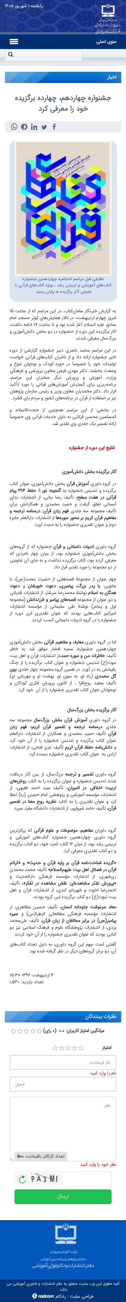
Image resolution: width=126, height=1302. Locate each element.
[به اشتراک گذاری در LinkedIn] (34, 127)
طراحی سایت (82, 1296)
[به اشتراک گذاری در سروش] (24, 127)
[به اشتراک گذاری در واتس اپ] (14, 127)
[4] (75, 1048)
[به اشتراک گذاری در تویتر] (44, 127)
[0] (13, 1031)
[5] (81, 1048)
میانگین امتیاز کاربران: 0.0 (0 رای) (73, 1030)
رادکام (61, 1296)
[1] (55, 1048)
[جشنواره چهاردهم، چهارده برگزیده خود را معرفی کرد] (63, 208)
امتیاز (106, 1047)
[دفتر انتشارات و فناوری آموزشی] (108, 17)
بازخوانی (22, 1178)
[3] (68, 1048)
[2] (62, 1048)
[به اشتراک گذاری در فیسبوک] (54, 127)
